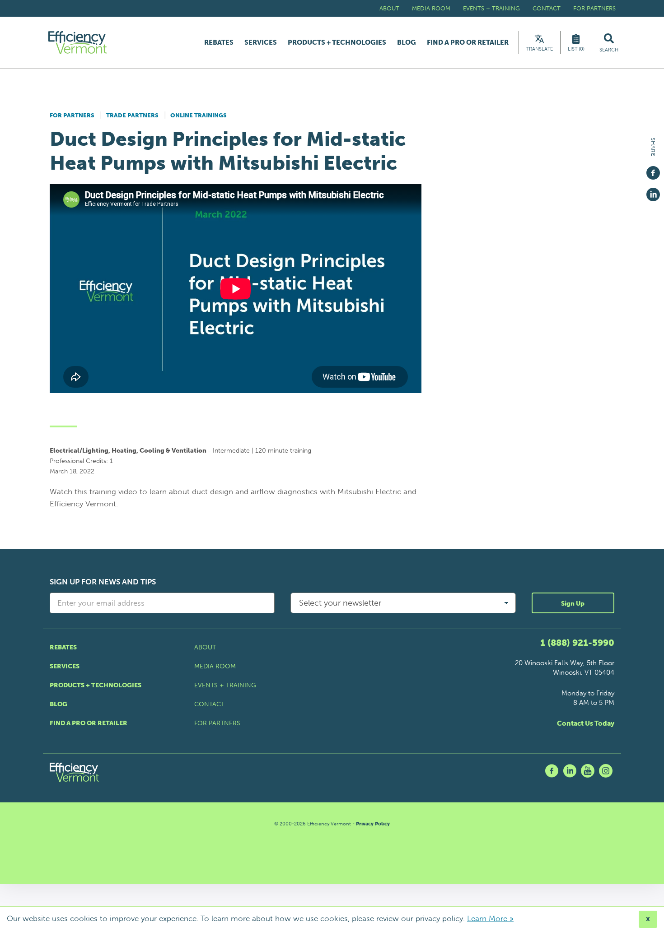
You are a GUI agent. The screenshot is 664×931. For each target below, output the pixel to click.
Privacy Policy (373, 824)
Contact (547, 8)
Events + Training (491, 8)
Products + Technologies (337, 42)
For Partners (594, 8)
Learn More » (490, 918)
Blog (406, 42)
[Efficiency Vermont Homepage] (78, 42)
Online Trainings (198, 115)
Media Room (431, 8)
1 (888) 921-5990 (577, 642)
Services (260, 42)
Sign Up (573, 603)
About (389, 8)
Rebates (219, 42)
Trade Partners (132, 115)
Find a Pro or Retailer (468, 42)
